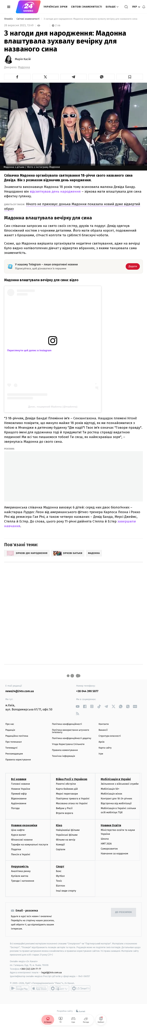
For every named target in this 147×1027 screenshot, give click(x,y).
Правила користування (18, 760)
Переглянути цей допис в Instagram (29, 350)
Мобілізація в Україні (116, 779)
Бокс (58, 871)
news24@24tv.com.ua (19, 691)
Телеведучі (11, 748)
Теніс (59, 880)
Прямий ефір (19, 793)
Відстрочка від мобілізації (116, 803)
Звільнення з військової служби (120, 783)
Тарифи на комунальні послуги (29, 844)
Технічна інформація (63, 756)
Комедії (60, 844)
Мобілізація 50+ (110, 788)
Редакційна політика (16, 736)
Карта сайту (105, 748)
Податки (16, 849)
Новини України (20, 788)
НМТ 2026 (106, 843)
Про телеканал (13, 742)
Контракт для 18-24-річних (116, 798)
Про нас (9, 724)
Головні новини (20, 783)
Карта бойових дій (67, 788)
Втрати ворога (64, 813)
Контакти (104, 724)
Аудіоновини (18, 803)
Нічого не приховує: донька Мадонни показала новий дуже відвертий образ (72, 206)
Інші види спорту (66, 890)
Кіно (59, 825)
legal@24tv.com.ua (51, 972)
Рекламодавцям (14, 754)
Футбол (60, 876)
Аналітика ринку (20, 871)
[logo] (28, 7)
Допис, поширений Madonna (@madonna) (52, 406)
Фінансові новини (22, 839)
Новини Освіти (111, 825)
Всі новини (18, 779)
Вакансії (103, 730)
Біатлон (60, 885)
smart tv (59, 988)
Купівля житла (19, 876)
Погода (15, 808)
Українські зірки (55, 6)
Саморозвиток (109, 848)
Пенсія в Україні (20, 854)
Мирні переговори (67, 793)
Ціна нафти (18, 830)
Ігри (101, 754)
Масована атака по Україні (71, 803)
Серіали (60, 849)
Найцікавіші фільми (68, 830)
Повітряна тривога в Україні (72, 798)
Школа (105, 838)
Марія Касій (23, 59)
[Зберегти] (130, 77)
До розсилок (123, 912)
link (77, 706)
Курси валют (18, 834)
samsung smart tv (80, 988)
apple (39, 988)
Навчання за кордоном (114, 853)
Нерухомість (20, 866)
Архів (101, 742)
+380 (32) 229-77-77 (30, 969)
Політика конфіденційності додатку (71, 738)
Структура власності (110, 736)
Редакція (10, 730)
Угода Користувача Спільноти (68, 744)
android (19, 988)
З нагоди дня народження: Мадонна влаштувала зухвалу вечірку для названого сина (90, 19)
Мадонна (24, 67)
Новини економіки (24, 825)
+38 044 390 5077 (87, 691)
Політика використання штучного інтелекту (70, 731)
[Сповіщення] (143, 6)
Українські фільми (66, 834)
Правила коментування (65, 750)
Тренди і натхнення (22, 880)
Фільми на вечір (65, 839)
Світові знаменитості (86, 6)
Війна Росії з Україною (71, 779)
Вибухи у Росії (64, 808)
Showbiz (8, 19)
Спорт (60, 866)
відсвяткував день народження (55, 191)
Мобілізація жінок (111, 793)
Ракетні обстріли (66, 783)
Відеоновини (19, 798)
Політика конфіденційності (67, 724)
